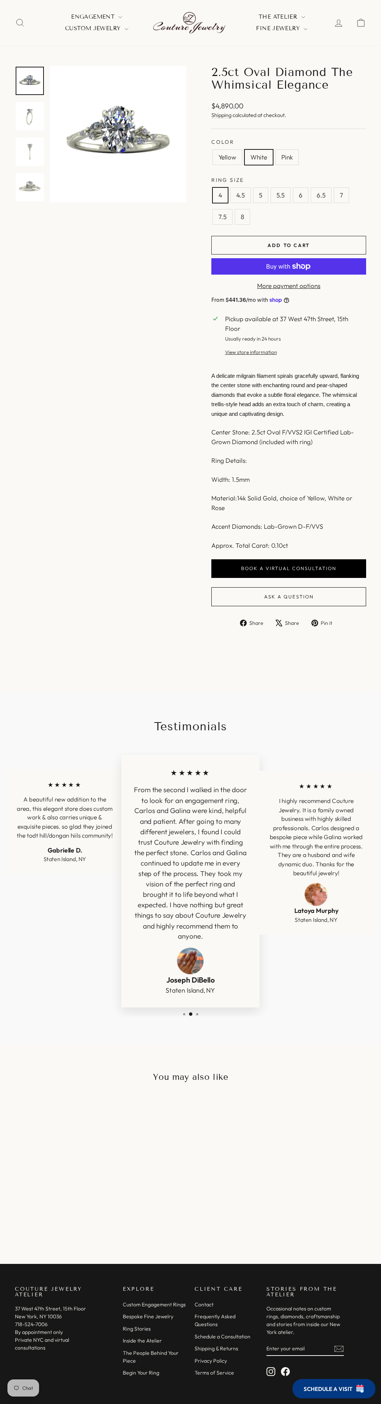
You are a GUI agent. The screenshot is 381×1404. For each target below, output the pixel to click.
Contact (204, 1304)
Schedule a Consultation (222, 1336)
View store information (251, 352)
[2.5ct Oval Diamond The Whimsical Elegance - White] (55, 1219)
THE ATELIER (279, 16)
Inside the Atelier (142, 1340)
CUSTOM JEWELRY (94, 28)
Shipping (221, 115)
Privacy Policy (211, 1360)
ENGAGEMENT (93, 16)
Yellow (227, 157)
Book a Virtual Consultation (288, 568)
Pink (287, 157)
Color (222, 142)
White (258, 157)
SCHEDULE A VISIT (328, 1388)
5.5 (280, 195)
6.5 (321, 195)
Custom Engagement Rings (154, 1304)
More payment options (288, 286)
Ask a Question (289, 597)
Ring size (227, 180)
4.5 (240, 195)
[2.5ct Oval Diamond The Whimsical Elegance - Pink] (65, 1219)
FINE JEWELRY (279, 28)
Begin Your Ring (141, 1372)
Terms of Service (214, 1372)
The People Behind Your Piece (151, 1357)
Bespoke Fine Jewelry (148, 1316)
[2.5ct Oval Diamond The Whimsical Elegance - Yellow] (45, 1219)
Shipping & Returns (216, 1348)
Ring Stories (137, 1328)
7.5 (222, 217)
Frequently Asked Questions (215, 1320)
